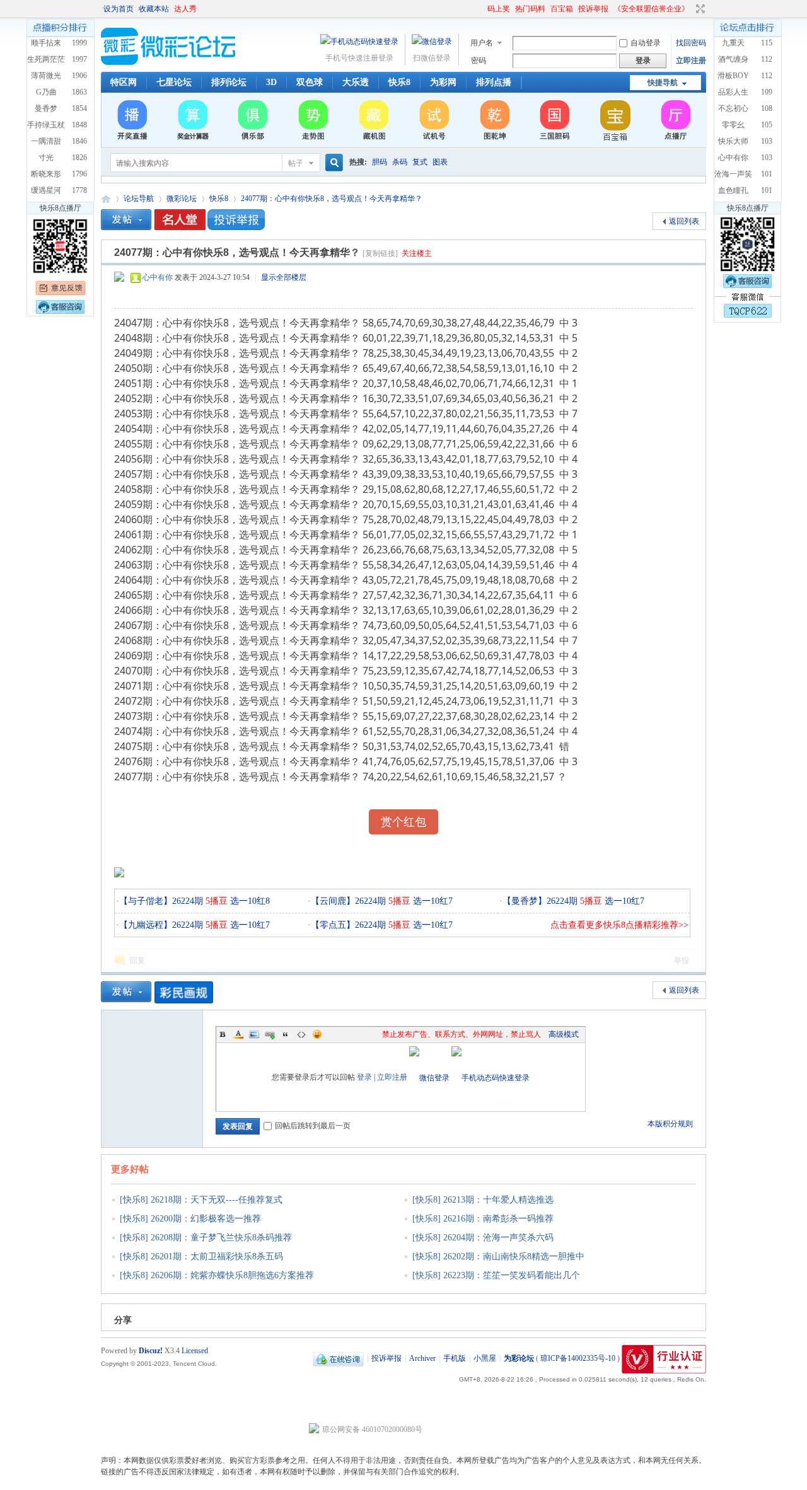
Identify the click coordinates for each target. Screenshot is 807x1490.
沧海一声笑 (733, 174)
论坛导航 (139, 198)
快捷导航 (662, 82)
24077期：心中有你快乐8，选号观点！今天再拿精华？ (331, 198)
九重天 (733, 42)
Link (270, 1034)
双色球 (309, 82)
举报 (681, 960)
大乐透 (355, 82)
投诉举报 (593, 8)
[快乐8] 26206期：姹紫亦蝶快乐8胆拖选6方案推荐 (217, 1275)
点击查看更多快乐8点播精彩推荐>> (619, 925)
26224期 (200, 901)
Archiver (422, 1358)
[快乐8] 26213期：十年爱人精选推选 (483, 1199)
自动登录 (645, 42)
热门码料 (530, 8)
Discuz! (151, 1350)
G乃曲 (46, 92)
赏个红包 (403, 822)
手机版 (454, 1358)
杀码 (399, 162)
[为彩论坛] (170, 62)
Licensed (195, 1350)
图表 (440, 162)
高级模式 (564, 1034)
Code (301, 1034)
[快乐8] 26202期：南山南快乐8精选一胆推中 (498, 1256)
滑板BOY (733, 75)
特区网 (123, 82)
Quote (285, 1034)
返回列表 (684, 221)
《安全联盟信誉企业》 (651, 8)
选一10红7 (249, 925)
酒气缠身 (733, 59)
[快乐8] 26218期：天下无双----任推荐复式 (201, 1199)
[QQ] (338, 1358)
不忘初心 (733, 108)
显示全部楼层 (283, 277)
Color (238, 1034)
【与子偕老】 (145, 901)
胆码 (379, 162)
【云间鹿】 (333, 901)
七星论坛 (174, 82)
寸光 (46, 157)
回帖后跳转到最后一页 (313, 1125)
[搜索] (332, 163)
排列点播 (493, 82)
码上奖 (498, 8)
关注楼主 (417, 253)
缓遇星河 (46, 190)
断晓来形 (46, 174)
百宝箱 (561, 8)
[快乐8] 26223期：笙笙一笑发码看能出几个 (496, 1275)
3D (271, 82)
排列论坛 (229, 82)
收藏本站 (154, 8)
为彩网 (443, 82)
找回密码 (691, 42)
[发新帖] (126, 219)
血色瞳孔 (733, 190)
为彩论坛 (106, 199)
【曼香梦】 (524, 901)
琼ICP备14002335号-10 (577, 1358)
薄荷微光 (46, 75)
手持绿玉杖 (46, 124)
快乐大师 (733, 141)
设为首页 (118, 8)
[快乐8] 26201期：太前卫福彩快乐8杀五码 (201, 1256)
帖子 (295, 163)
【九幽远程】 (145, 925)
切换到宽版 (699, 8)
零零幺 (733, 124)
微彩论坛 (181, 198)
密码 (478, 60)
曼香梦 (46, 108)
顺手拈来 (46, 42)
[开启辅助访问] (482, 8)
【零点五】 (333, 925)
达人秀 (185, 8)
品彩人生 (733, 92)
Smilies (317, 1034)
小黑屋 (484, 1358)
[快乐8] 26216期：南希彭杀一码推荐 (483, 1218)
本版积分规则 (670, 1123)
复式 (419, 162)
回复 (137, 960)
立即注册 (691, 60)
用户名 (481, 42)
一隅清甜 (46, 141)
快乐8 (399, 82)
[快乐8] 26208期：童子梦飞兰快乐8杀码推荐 (206, 1237)
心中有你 (157, 277)
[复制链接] (380, 253)
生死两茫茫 (46, 59)
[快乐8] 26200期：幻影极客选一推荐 (190, 1218)
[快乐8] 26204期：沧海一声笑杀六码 (483, 1237)
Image (254, 1034)
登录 (364, 1077)
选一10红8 (249, 901)
